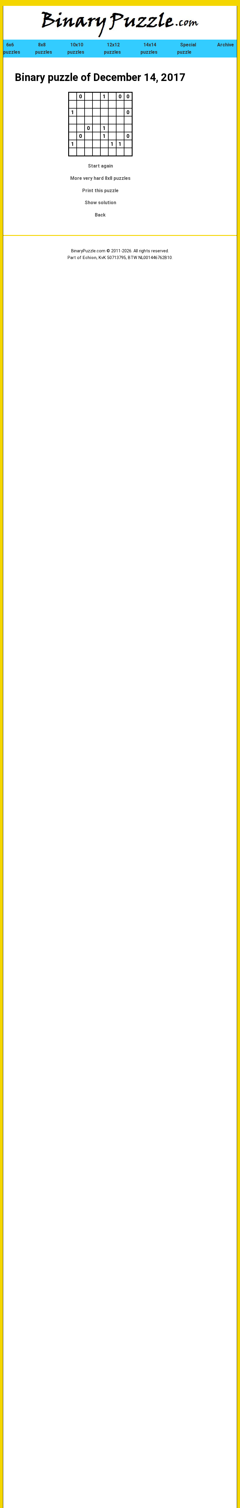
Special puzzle (186, 48)
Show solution (100, 202)
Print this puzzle (100, 190)
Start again (100, 166)
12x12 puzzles (112, 48)
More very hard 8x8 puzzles (100, 178)
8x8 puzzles (43, 48)
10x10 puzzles (75, 48)
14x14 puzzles (148, 48)
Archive (225, 45)
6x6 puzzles (11, 48)
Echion (90, 257)
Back (100, 215)
